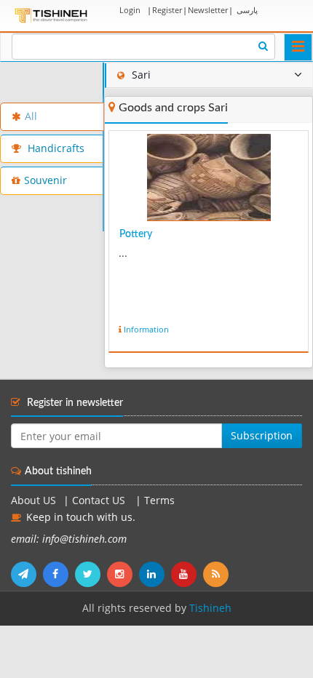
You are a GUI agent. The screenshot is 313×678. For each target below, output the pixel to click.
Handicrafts (54, 148)
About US (33, 500)
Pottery (135, 234)
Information (146, 329)
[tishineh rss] (217, 574)
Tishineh (210, 608)
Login (129, 9)
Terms (159, 500)
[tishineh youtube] (187, 574)
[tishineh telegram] (27, 574)
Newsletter (208, 9)
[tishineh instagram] (123, 574)
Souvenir (45, 180)
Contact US (100, 500)
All (31, 116)
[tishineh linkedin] (155, 574)
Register (167, 9)
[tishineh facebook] (59, 574)
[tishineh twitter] (91, 574)
